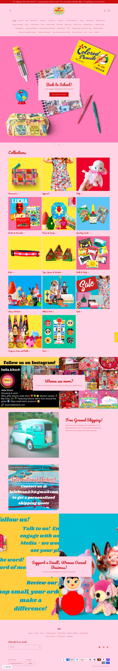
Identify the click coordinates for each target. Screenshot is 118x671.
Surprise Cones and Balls (18, 351)
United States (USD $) (16, 663)
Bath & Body (81, 272)
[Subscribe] (39, 647)
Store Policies (62, 633)
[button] (10, 11)
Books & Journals (15, 233)
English (30, 663)
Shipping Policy (84, 633)
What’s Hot (47, 312)
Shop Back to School (59, 94)
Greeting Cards (82, 233)
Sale (78, 312)
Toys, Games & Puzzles (51, 272)
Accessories (12, 193)
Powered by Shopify (105, 666)
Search (30, 633)
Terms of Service (50, 636)
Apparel (45, 193)
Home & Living (48, 233)
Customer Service (51, 633)
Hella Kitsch (98, 666)
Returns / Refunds (72, 633)
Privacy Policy (61, 636)
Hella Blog (70, 636)
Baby (78, 193)
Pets (10, 272)
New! (44, 351)
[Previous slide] (55, 145)
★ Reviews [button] (116, 337)
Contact (36, 633)
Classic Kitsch (14, 312)
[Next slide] (63, 145)
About (42, 633)
